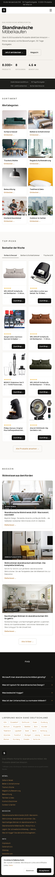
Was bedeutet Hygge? (27, 693)
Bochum (7, 727)
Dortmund (25, 722)
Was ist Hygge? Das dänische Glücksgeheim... (19, 833)
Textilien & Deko (8, 798)
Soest (27, 731)
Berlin (34, 731)
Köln (5, 722)
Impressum (6, 843)
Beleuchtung (7, 794)
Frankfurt (17, 735)
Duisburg (44, 722)
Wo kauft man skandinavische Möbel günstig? (27, 677)
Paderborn (7, 731)
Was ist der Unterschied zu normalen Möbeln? (27, 700)
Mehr (11, 865)
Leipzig (37, 735)
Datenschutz (7, 847)
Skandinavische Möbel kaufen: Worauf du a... (19, 826)
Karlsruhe (36, 739)
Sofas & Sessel (10, 255)
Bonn (36, 727)
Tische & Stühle (8, 787)
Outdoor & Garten (8, 805)
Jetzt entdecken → (14, 52)
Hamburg (43, 731)
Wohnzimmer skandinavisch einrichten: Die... (19, 819)
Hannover (47, 735)
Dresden (26, 739)
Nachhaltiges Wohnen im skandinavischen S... (19, 822)
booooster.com (7, 854)
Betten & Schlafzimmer (30, 255)
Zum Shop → (18, 301)
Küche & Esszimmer (9, 801)
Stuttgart (27, 735)
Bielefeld (27, 727)
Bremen (6, 739)
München (7, 735)
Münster (44, 727)
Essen (35, 722)
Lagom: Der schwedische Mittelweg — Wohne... (19, 829)
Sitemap (5, 850)
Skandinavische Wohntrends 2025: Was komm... (20, 815)
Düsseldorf (14, 722)
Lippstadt (18, 731)
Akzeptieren (44, 870)
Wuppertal (17, 727)
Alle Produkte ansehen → (27, 448)
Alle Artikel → (27, 641)
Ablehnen (30, 870)
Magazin (34, 52)
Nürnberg (16, 739)
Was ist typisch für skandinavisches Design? (27, 685)
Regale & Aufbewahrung (11, 791)
